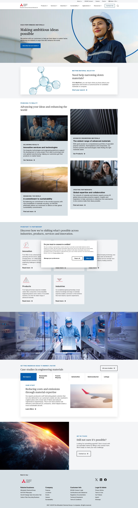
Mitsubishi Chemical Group (28, 490)
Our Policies (98, 495)
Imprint (97, 497)
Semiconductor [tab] (93, 377)
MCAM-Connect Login (76, 490)
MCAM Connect (89, 1)
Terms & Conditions (75, 499)
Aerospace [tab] (27, 377)
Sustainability (74, 5)
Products (43, 5)
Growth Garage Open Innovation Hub (30, 495)
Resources (97, 5)
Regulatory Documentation (78, 495)
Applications (85, 5)
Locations (48, 492)
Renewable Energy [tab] (43, 377)
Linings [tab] (106, 377)
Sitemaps (98, 499)
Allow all (88, 258)
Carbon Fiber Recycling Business (29, 497)
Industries (63, 5)
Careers (98, 1)
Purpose (47, 490)
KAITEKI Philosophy (26, 492)
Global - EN (113, 1)
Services (53, 5)
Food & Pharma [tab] (58, 377)
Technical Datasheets (76, 497)
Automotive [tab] (75, 377)
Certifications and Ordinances (78, 492)
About (78, 1)
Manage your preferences (51, 258)
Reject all (77, 258)
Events (104, 1)
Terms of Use (99, 492)
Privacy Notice (57, 253)
